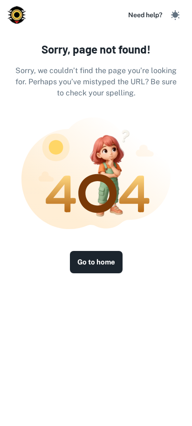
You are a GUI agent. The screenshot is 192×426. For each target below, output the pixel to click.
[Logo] (16, 15)
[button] (175, 15)
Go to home (96, 262)
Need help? (145, 15)
